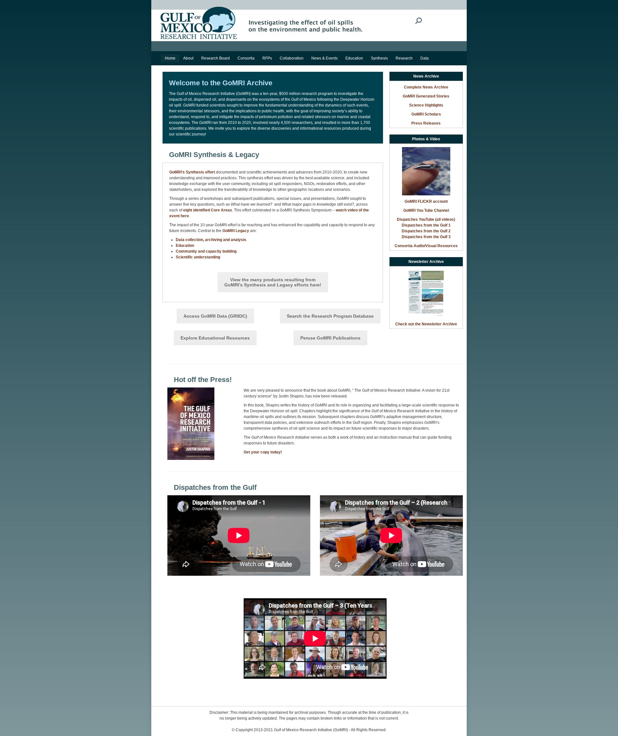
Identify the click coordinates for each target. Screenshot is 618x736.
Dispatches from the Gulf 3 (426, 237)
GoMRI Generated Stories (426, 96)
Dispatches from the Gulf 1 (426, 225)
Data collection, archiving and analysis (211, 240)
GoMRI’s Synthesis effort (192, 172)
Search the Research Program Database (330, 316)
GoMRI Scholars (426, 114)
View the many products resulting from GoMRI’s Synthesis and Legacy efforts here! (272, 282)
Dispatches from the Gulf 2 (426, 231)
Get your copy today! (263, 452)
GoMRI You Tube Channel (426, 210)
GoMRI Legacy (235, 230)
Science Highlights (426, 105)
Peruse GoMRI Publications (330, 337)
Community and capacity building (206, 251)
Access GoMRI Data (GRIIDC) (215, 316)
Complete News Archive (426, 87)
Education (185, 245)
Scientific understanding (198, 257)
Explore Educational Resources (215, 337)
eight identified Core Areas (207, 210)
